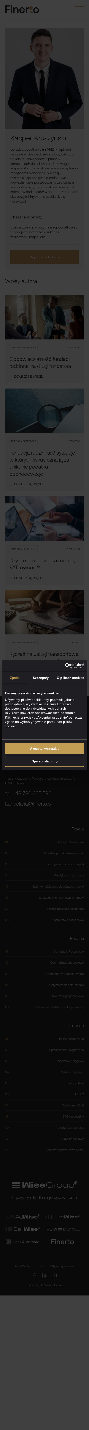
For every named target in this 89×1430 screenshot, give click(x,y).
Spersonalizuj (42, 761)
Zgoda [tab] (15, 678)
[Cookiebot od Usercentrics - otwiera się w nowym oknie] (65, 666)
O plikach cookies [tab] (70, 678)
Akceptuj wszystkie (44, 748)
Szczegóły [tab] (41, 678)
